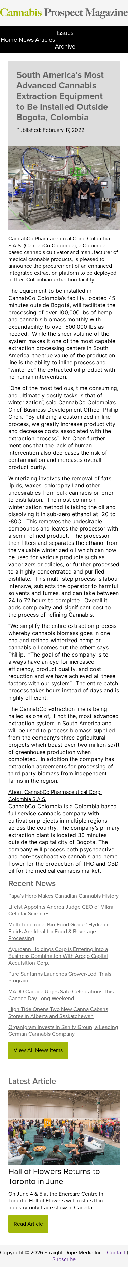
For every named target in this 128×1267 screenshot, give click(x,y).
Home (9, 39)
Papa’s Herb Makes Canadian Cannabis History (63, 896)
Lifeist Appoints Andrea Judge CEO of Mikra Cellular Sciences (60, 910)
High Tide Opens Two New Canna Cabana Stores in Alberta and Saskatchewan (58, 1013)
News (26, 39)
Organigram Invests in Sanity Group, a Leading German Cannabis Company (63, 1030)
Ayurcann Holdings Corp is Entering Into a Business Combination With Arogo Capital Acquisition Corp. (58, 956)
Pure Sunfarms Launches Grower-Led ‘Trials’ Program (60, 977)
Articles (45, 39)
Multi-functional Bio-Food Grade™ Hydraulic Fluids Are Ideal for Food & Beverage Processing (59, 931)
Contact (117, 1252)
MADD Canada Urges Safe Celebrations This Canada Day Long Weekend (61, 995)
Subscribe (64, 1259)
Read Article (28, 1224)
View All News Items (38, 1050)
